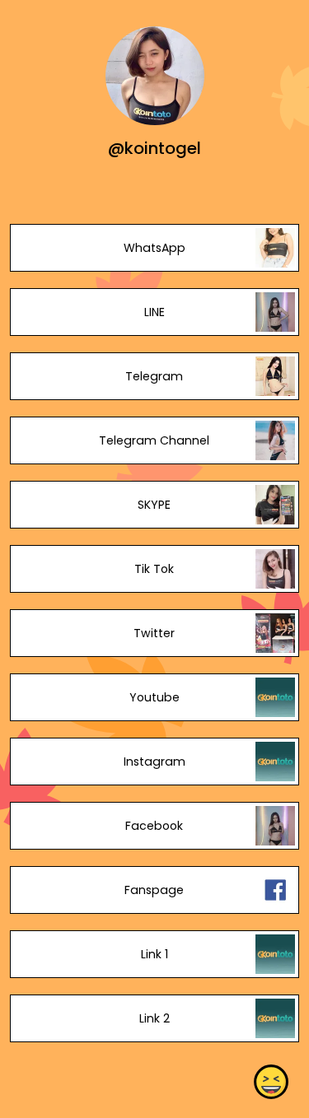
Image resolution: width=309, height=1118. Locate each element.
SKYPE (154, 504)
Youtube (154, 697)
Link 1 (154, 954)
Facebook (154, 826)
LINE (154, 312)
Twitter (154, 633)
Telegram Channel (154, 440)
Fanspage (154, 890)
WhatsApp (154, 248)
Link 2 (154, 1018)
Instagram (154, 761)
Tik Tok (154, 569)
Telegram (154, 376)
